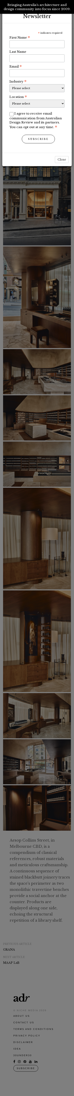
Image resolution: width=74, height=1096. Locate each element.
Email (15, 66)
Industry (18, 81)
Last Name (17, 52)
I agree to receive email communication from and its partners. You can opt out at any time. (35, 120)
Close (62, 159)
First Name (19, 37)
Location (18, 96)
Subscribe (38, 139)
